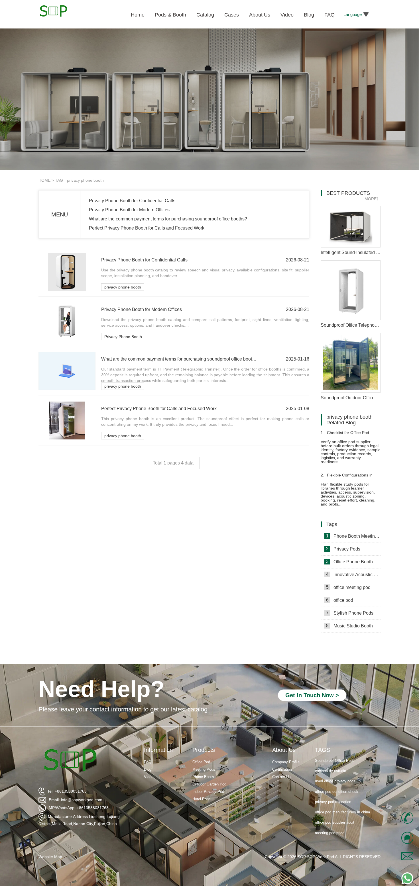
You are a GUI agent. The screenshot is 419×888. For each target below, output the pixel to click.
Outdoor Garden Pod (209, 784)
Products (203, 750)
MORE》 (373, 199)
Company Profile (286, 762)
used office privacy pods (335, 771)
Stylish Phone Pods (350, 612)
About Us (284, 750)
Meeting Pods (203, 769)
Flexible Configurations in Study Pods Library (347, 477)
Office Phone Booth (349, 561)
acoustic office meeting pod (338, 832)
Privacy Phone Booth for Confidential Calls (132, 200)
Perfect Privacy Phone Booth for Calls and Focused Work (146, 228)
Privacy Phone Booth (123, 336)
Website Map (50, 856)
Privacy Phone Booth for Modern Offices (129, 209)
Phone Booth (203, 777)
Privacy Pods (343, 548)
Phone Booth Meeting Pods (353, 536)
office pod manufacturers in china (342, 802)
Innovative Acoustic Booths (353, 574)
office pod (339, 600)
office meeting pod (348, 587)
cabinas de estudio (330, 760)
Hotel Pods (201, 799)
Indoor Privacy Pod (208, 791)
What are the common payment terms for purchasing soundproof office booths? (168, 218)
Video (148, 777)
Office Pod (201, 762)
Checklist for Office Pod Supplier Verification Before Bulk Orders (349, 435)
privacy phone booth (122, 287)
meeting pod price (329, 822)
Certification (282, 769)
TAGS (322, 750)
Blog (147, 769)
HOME (44, 180)
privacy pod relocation (333, 791)
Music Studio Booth (349, 625)
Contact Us (281, 777)
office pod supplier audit (334, 812)
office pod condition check (336, 781)
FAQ (147, 762)
